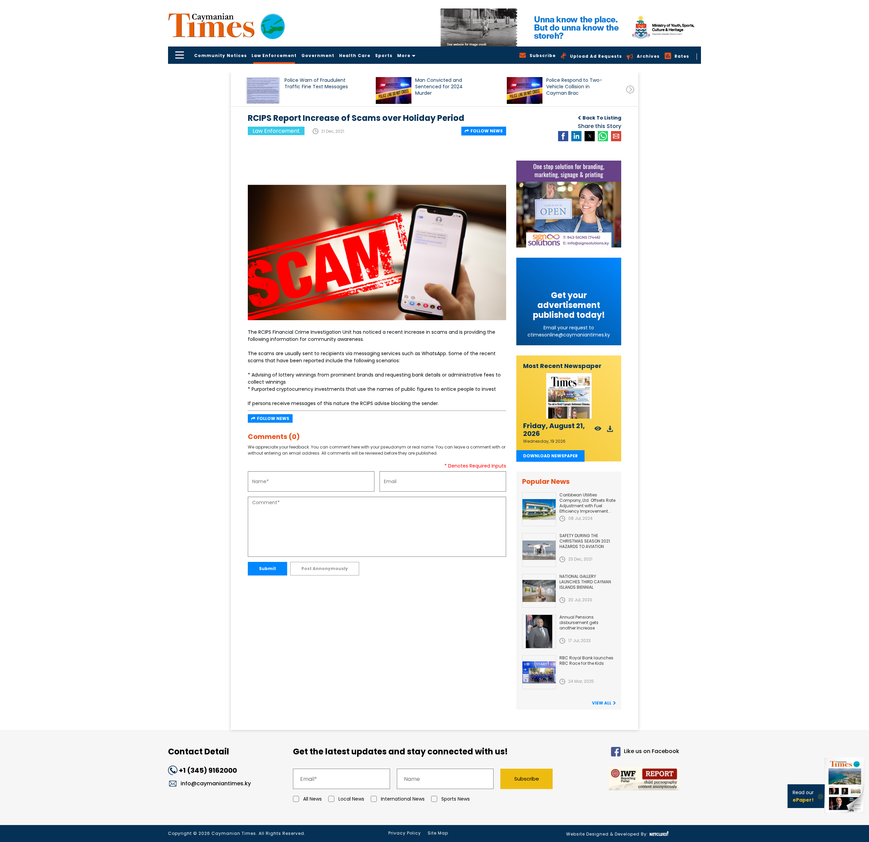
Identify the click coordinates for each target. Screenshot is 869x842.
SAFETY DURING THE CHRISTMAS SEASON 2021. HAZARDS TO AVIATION (585, 541)
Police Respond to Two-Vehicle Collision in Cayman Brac (574, 86)
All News (312, 798)
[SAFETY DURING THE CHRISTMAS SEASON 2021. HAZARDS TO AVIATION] (539, 550)
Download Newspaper (550, 456)
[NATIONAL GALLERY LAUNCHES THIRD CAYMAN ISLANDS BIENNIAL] (539, 590)
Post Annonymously (324, 568)
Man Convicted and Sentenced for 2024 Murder (439, 86)
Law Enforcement (274, 55)
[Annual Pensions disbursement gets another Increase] (539, 631)
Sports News (455, 798)
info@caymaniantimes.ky (216, 783)
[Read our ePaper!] (845, 815)
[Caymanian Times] (226, 25)
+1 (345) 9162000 (208, 770)
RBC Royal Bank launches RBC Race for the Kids (586, 660)
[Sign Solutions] (568, 204)
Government (317, 55)
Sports (383, 55)
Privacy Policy (404, 833)
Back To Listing (602, 117)
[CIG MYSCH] (571, 27)
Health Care (354, 55)
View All (601, 703)
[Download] (610, 431)
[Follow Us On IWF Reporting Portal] (622, 780)
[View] (598, 431)
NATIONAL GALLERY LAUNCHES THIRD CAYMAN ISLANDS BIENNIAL (585, 581)
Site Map (438, 833)
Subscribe (526, 778)
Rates (681, 56)
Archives (648, 56)
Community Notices (220, 55)
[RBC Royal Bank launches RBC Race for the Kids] (539, 672)
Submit (267, 568)
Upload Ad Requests (596, 56)
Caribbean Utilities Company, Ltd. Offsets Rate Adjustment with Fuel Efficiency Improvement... (587, 503)
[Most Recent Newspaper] (568, 396)
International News (403, 798)
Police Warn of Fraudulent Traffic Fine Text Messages (316, 83)
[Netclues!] (658, 833)
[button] (263, 90)
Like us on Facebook (651, 751)
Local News (351, 798)
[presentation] (630, 89)
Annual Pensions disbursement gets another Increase (578, 622)
